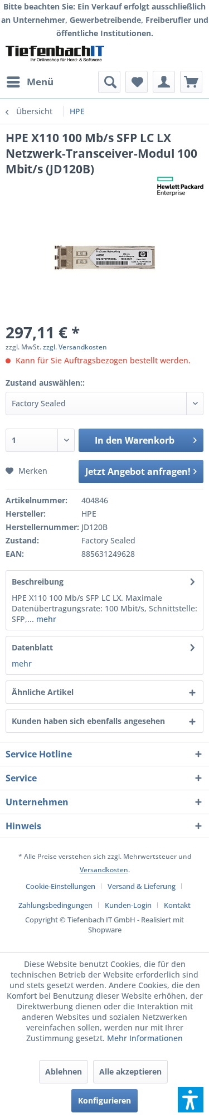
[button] (190, 1099)
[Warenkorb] (191, 82)
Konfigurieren (104, 1100)
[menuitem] (29, 82)
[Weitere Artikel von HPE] (180, 186)
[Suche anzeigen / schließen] (109, 82)
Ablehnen (63, 1071)
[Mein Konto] (164, 82)
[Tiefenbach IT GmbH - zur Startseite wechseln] (55, 55)
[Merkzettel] (136, 82)
